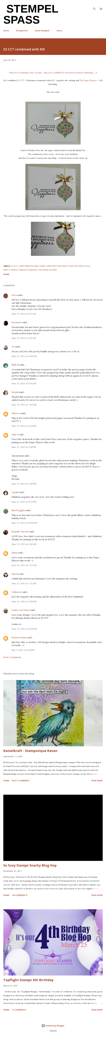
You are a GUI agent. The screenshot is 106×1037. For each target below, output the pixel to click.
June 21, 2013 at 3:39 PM (24, 483)
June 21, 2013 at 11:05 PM (24, 522)
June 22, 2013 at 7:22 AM (24, 565)
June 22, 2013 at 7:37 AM (24, 583)
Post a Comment (12, 657)
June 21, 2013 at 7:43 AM (24, 404)
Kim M (15, 573)
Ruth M (15, 364)
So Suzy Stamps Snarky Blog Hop (30, 865)
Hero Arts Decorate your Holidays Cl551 (68, 266)
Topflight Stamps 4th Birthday (28, 980)
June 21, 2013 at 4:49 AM (24, 356)
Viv (13, 346)
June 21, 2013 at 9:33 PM (24, 501)
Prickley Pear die (28, 270)
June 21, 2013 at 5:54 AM (24, 383)
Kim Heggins (18, 510)
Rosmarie (17, 322)
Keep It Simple (10, 270)
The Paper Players (88, 80)
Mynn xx (16, 413)
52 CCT (20, 80)
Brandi (15, 392)
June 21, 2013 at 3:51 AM (24, 338)
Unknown (17, 592)
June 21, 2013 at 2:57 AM (24, 313)
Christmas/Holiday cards (32, 266)
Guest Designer (42, 30)
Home (6, 30)
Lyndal (15, 492)
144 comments (19, 895)
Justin (15, 552)
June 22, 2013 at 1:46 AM (24, 544)
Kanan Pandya (19, 637)
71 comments (19, 1009)
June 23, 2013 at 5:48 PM (24, 601)
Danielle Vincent (20, 531)
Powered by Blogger (54, 1025)
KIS (52, 80)
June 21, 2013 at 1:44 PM (24, 426)
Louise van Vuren (21, 610)
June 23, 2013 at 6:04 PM (24, 628)
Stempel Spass (30, 14)
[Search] (94, 5)
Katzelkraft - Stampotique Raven (30, 750)
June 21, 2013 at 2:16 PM (24, 447)
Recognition (22, 30)
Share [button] (6, 274)
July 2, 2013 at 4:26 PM (23, 650)
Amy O (15, 434)
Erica (14, 295)
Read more (97, 780)
